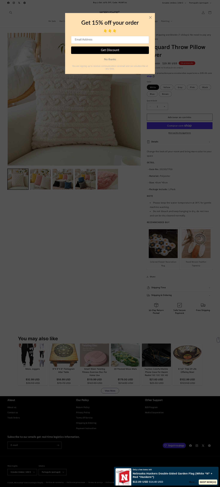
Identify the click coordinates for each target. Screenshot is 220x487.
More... (193, 482)
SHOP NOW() (208, 482)
